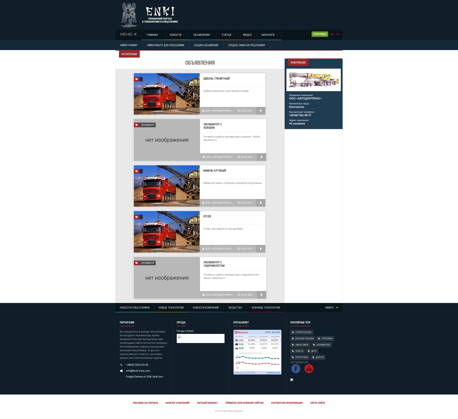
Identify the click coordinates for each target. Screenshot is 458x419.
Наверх (329, 307)
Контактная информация (287, 402)
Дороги (320, 357)
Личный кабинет (207, 402)
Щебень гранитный (216, 78)
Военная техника (305, 338)
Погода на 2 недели (188, 339)
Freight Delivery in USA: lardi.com (144, 376)
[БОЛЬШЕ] (260, 111)
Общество (235, 307)
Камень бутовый (214, 170)
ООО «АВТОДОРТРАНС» (218, 111)
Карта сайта (317, 402)
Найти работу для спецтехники (165, 45)
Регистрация (319, 34)
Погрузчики (302, 357)
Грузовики (327, 338)
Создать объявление (206, 45)
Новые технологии (171, 307)
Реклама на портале (145, 402)
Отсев (207, 216)
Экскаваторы (323, 345)
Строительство (303, 332)
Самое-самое (302, 345)
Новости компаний (206, 307)
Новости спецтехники (135, 307)
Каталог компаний (177, 402)
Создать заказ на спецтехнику (246, 45)
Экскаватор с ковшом (213, 126)
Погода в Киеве (185, 331)
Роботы (299, 351)
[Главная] (149, 3)
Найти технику (128, 45)
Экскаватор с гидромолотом (214, 264)
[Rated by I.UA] (291, 379)
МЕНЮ (126, 34)
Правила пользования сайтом (244, 402)
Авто (313, 351)
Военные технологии (266, 307)
